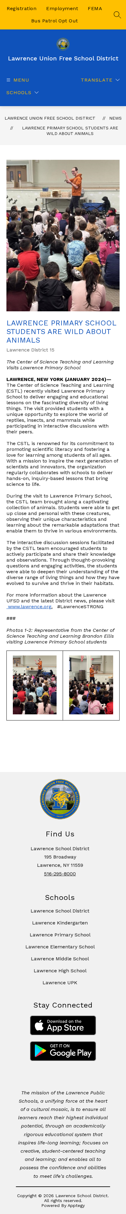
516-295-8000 (60, 874)
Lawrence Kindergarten (60, 923)
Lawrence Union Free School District (50, 118)
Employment (62, 8)
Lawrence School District (60, 911)
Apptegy (76, 1205)
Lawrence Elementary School (60, 947)
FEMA (95, 8)
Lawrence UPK (60, 982)
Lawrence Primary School (60, 935)
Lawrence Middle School (60, 959)
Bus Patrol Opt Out (54, 21)
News (115, 118)
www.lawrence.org (29, 606)
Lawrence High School (60, 971)
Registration (21, 8)
